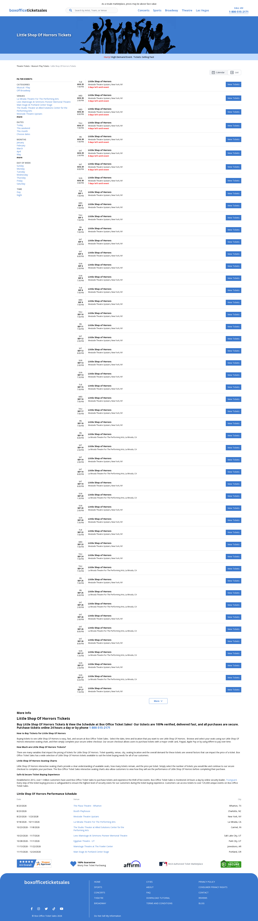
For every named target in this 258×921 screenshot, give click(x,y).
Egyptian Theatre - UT (84, 841)
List (237, 72)
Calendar (220, 72)
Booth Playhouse (81, 811)
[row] (158, 84)
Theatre (98, 897)
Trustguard (231, 779)
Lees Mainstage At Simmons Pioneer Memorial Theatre (100, 835)
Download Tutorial (158, 897)
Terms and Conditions (159, 903)
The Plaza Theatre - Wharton (87, 805)
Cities (149, 881)
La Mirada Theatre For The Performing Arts (94, 821)
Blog (201, 903)
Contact (204, 892)
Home (97, 881)
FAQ (148, 892)
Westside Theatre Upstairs (86, 816)
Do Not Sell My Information (107, 915)
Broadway (100, 903)
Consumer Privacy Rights (213, 887)
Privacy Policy (207, 881)
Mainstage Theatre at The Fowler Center (93, 846)
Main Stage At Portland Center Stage (91, 851)
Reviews (203, 897)
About (150, 887)
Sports (98, 887)
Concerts (99, 892)
